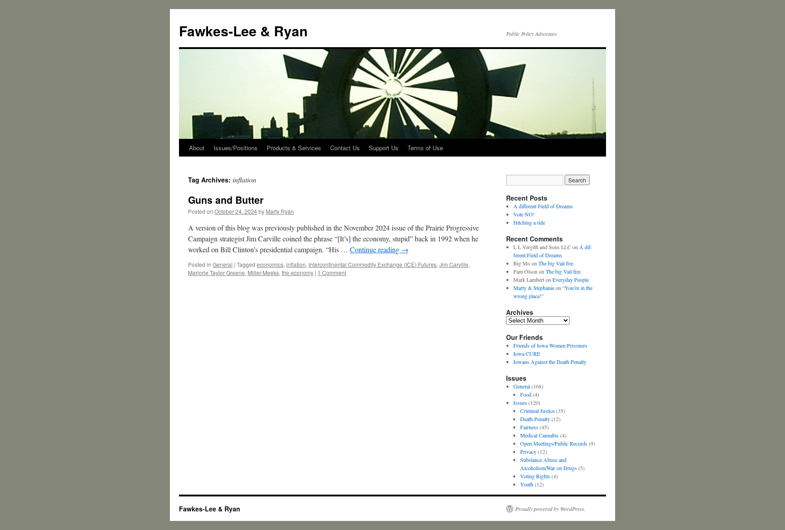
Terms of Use (425, 147)
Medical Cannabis (539, 435)
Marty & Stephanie (533, 287)
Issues (520, 402)
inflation (296, 264)
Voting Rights (535, 476)
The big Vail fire (555, 263)
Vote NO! (524, 214)
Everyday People (570, 279)
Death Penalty (535, 418)
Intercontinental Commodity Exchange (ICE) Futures (372, 264)
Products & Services (294, 147)
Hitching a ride (529, 222)
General (223, 264)
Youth (526, 484)
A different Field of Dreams (543, 206)
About (196, 147)
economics (270, 264)
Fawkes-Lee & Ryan (243, 30)
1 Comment (332, 272)
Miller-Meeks (263, 272)
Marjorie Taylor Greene (216, 272)
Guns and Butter (225, 199)
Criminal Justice (537, 410)
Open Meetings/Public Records (553, 443)
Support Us (383, 147)
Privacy (528, 451)
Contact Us (345, 147)
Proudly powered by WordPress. (550, 508)
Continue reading (379, 249)
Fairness (529, 427)
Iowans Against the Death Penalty (549, 361)
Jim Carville (453, 264)
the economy (297, 272)
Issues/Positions (236, 147)
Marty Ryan (280, 211)
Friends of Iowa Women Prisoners (550, 345)
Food (526, 394)
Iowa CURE (526, 353)
